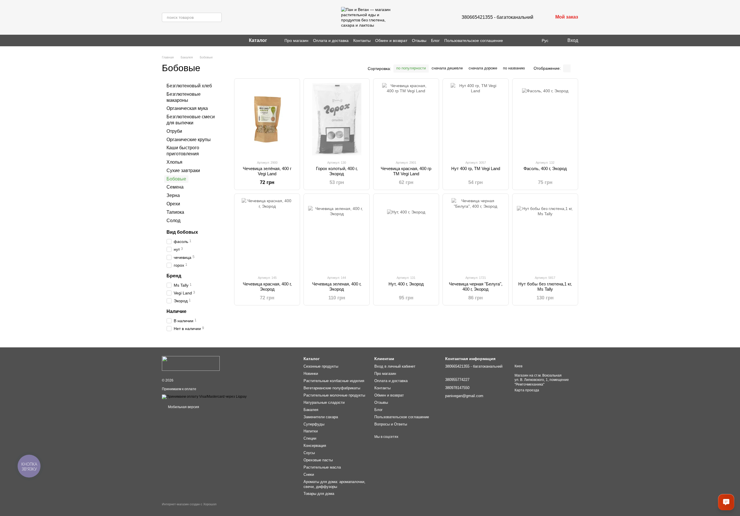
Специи (310, 438)
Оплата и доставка (331, 40)
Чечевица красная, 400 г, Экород (267, 286)
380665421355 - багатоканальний (497, 17)
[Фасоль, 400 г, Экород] (545, 119)
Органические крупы (188, 139)
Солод (173, 220)
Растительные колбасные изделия (334, 381)
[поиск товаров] (217, 17)
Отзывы (419, 40)
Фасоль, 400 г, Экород (545, 168)
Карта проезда (527, 390)
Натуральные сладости (324, 402)
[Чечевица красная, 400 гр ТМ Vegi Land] (406, 119)
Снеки (309, 474)
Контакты (362, 40)
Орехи (173, 203)
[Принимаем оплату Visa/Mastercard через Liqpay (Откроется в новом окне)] (204, 397)
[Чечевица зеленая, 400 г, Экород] (336, 234)
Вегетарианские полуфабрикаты (332, 388)
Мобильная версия (183, 407)
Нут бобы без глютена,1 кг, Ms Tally (545, 286)
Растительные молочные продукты (334, 395)
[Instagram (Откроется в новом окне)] (164, 40)
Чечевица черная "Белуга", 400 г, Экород (475, 286)
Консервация (315, 445)
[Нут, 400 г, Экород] (406, 234)
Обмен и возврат (391, 40)
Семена (175, 187)
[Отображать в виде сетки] (567, 68)
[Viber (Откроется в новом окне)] (171, 40)
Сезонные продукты (321, 366)
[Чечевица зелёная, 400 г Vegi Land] (267, 119)
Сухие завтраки (183, 170)
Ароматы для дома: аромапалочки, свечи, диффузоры (334, 484)
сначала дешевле (447, 68)
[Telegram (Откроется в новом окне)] (178, 40)
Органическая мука (187, 108)
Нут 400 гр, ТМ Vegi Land (475, 168)
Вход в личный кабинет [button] (394, 366)
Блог (435, 40)
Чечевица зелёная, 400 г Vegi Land (267, 171)
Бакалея (311, 410)
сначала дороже (483, 68)
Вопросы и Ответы (390, 424)
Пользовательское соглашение (473, 40)
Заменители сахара (321, 417)
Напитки (311, 431)
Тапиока (175, 212)
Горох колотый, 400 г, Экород (337, 171)
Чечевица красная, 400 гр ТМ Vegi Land (406, 171)
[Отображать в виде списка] (574, 68)
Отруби (174, 131)
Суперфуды (314, 424)
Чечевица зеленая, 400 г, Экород (336, 286)
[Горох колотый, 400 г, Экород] (336, 119)
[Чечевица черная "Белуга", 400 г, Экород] (475, 234)
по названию (514, 68)
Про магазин (296, 40)
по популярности (411, 68)
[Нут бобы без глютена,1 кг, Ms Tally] (545, 234)
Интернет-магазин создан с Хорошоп (189, 504)
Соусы (309, 453)
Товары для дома (319, 493)
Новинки (311, 373)
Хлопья (174, 162)
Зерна (173, 195)
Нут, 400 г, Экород (406, 283)
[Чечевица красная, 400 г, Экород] (267, 234)
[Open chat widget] (726, 502)
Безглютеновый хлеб (189, 85)
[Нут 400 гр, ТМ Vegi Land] (475, 119)
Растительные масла (322, 467)
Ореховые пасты (318, 460)
